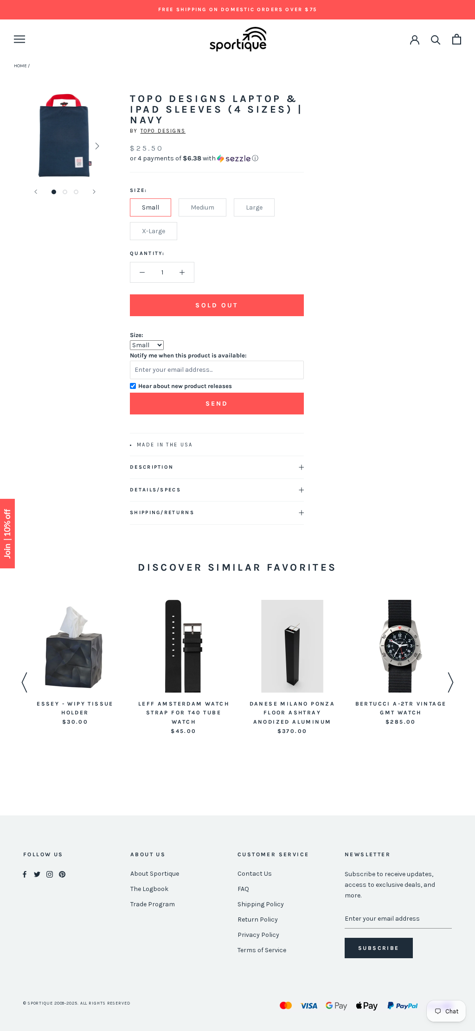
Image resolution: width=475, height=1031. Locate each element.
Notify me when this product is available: (188, 355)
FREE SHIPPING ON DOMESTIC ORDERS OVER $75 (237, 9)
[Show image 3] (76, 192)
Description (151, 467)
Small (150, 207)
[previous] (33, 145)
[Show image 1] (53, 192)
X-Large (153, 231)
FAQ (243, 889)
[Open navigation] (19, 39)
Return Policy (258, 919)
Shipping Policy (261, 904)
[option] (75, 663)
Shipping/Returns (162, 512)
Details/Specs (155, 490)
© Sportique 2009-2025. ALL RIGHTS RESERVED (76, 1003)
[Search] (436, 39)
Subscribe (378, 948)
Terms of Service (262, 950)
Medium (202, 207)
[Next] (94, 192)
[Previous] (35, 192)
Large (254, 207)
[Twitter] (37, 874)
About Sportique (154, 874)
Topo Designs (163, 131)
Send (217, 403)
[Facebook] (24, 874)
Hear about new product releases (185, 385)
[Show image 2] (65, 192)
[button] (217, 158)
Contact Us (255, 874)
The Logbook (149, 889)
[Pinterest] (62, 874)
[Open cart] (456, 39)
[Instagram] (49, 874)
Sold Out (216, 305)
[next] (96, 145)
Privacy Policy (258, 935)
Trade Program (152, 904)
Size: (136, 334)
